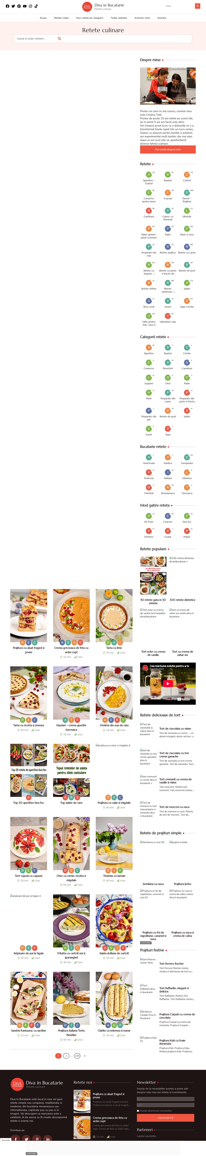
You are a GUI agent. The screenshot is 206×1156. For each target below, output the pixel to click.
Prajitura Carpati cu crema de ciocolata (177, 1016)
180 (77, 1055)
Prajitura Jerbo (182, 884)
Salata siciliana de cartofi (114, 953)
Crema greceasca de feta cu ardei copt (110, 1119)
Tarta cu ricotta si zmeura (28, 725)
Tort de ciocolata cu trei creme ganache (174, 754)
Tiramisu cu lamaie (114, 875)
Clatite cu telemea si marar (114, 1030)
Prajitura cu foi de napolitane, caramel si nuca (153, 936)
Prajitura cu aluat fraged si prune (108, 1095)
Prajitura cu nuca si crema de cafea (182, 934)
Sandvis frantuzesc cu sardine (28, 1030)
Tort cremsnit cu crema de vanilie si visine (175, 780)
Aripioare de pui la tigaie (29, 953)
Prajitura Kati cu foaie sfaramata (172, 1042)
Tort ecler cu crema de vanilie (153, 653)
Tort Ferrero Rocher (171, 963)
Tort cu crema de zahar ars (182, 653)
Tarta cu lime (114, 648)
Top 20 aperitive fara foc (28, 802)
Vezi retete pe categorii (89, 17)
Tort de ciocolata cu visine (175, 728)
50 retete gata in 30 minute (153, 601)
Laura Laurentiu (146, 1136)
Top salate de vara (71, 802)
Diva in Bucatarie (109, 5)
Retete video (61, 17)
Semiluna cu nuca (153, 884)
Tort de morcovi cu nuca (174, 807)
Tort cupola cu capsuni (28, 875)
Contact (161, 17)
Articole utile (142, 17)
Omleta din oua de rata (114, 725)
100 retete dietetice (182, 600)
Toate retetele (119, 17)
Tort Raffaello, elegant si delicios (174, 989)
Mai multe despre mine (168, 149)
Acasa (43, 17)
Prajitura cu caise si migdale (114, 802)
